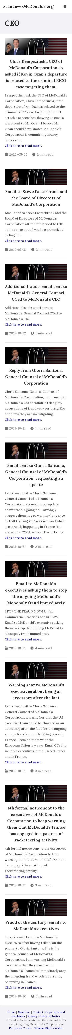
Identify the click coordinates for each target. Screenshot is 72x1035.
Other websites (49, 1016)
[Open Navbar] (65, 6)
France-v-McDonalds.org (28, 6)
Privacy (32, 1016)
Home (11, 1012)
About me (24, 1012)
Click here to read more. (23, 146)
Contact (38, 1012)
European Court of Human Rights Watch (36, 1028)
